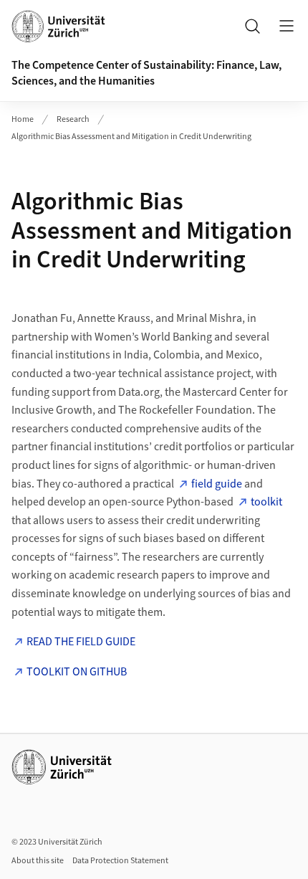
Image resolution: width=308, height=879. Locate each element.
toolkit (266, 502)
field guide (216, 484)
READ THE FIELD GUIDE (81, 642)
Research (73, 119)
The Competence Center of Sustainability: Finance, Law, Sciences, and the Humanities (146, 73)
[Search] (252, 26)
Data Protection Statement (120, 861)
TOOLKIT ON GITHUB (77, 672)
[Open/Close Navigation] (286, 26)
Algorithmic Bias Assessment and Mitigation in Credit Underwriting (131, 136)
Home (22, 119)
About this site (37, 861)
